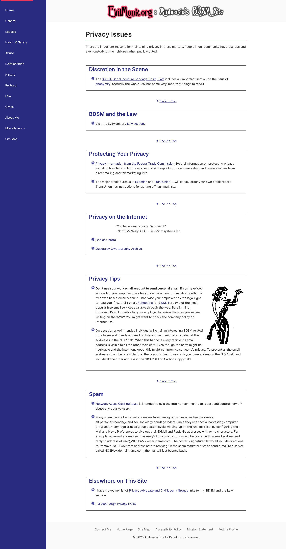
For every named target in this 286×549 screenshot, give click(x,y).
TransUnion (162, 181)
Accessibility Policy (168, 529)
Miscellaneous (15, 128)
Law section (135, 123)
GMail (165, 302)
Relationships (14, 64)
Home (9, 10)
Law (8, 96)
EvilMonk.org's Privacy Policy (116, 504)
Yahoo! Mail (146, 302)
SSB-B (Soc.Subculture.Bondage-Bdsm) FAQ (133, 79)
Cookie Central (106, 240)
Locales (10, 31)
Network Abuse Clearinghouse (117, 403)
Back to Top (168, 101)
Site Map (11, 139)
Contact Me (103, 529)
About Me (12, 117)
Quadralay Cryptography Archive (119, 248)
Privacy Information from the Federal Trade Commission (135, 163)
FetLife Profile (228, 529)
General (10, 21)
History (10, 74)
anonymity (103, 84)
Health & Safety (16, 42)
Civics (9, 106)
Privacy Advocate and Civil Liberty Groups (158, 490)
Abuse (9, 53)
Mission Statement (200, 529)
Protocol (11, 85)
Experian (141, 181)
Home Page (125, 529)
